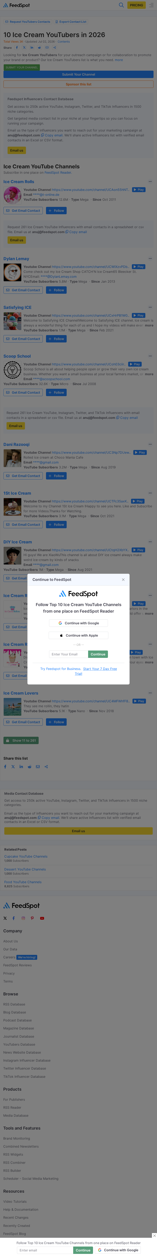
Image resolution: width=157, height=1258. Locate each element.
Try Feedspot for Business (60, 669)
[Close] (123, 579)
